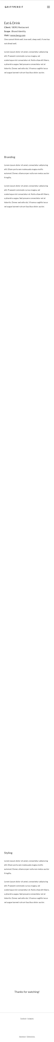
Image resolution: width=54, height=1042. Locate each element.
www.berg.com (17, 35)
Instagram (30, 1018)
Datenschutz (31, 1036)
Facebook (23, 1018)
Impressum (22, 1036)
